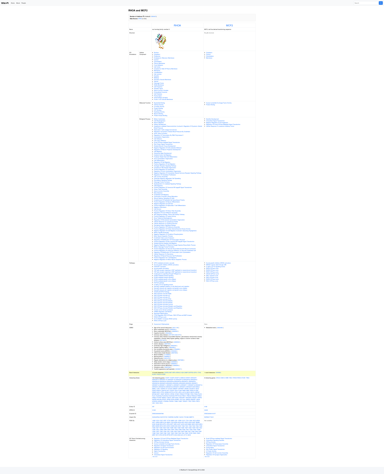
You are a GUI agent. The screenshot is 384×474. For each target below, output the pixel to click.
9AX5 (189, 435)
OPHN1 (172, 394)
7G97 (189, 431)
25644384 (168, 333)
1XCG (194, 420)
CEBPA (163, 389)
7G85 (200, 426)
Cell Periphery (158, 94)
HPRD (140, 19)
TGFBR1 (171, 401)
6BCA (154, 426)
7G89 (164, 428)
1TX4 (187, 420)
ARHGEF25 (162, 387)
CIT (166, 389)
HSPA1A (192, 390)
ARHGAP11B (172, 380)
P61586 (186, 417)
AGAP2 (172, 378)
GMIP (187, 390)
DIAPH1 (158, 390)
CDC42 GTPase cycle (212, 274)
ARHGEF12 (170, 385)
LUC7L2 (184, 392)
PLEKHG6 (172, 396)
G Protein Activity (159, 106)
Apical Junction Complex (161, 90)
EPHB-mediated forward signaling (163, 275)
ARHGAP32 (192, 381)
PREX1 (184, 396)
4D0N (175, 422)
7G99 (196, 431)
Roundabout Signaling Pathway (163, 180)
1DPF (164, 420)
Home (13, 3)
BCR (194, 387)
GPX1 (195, 372)
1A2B (153, 420)
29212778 (178, 335)
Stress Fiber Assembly (160, 189)
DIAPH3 (164, 390)
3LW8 (157, 422)
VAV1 (153, 403)
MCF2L (193, 392)
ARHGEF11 (162, 385)
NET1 (158, 394)
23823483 (220, 328)
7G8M (161, 429)
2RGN (198, 420)
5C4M (157, 424)
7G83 (193, 426)
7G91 (168, 431)
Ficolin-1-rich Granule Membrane (163, 99)
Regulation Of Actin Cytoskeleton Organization (167, 171)
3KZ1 (153, 422)
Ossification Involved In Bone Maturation (166, 196)
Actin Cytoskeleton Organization (163, 159)
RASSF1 (194, 398)
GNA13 (223, 378)
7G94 (178, 431)
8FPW (168, 435)
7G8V (194, 429)
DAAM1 (186, 389)
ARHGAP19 (179, 380)
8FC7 (157, 435)
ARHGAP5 (163, 383)
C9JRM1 (176, 417)
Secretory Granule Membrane (162, 79)
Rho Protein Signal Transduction (163, 144)
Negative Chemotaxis (160, 207)
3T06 (172, 422)
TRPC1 (198, 401)
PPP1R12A (178, 396)
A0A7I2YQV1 (164, 417)
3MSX (168, 422)
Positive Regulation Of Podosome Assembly (167, 227)
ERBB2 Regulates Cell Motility (163, 311)
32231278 (167, 358)
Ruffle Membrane (159, 85)
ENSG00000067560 (158, 413)
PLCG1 (200, 394)
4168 (205, 406)
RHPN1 (200, 398)
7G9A (200, 431)
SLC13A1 (182, 399)
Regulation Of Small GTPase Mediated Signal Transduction (223, 124)
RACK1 (169, 398)
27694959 (176, 349)
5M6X (190, 424)
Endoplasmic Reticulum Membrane (164, 58)
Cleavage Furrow (159, 83)
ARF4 (174, 372)
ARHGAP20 (186, 380)
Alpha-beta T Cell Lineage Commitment (165, 130)
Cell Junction (158, 74)
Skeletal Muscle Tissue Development (165, 146)
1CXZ (161, 420)
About (18, 3)
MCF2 (229, 25)
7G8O (168, 429)
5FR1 (164, 424)
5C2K (153, 424)
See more (155, 456)
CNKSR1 (175, 389)
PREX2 (189, 396)
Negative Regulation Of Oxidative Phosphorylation (168, 234)
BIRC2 (198, 387)
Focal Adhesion (158, 65)
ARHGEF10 (155, 385)
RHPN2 (154, 399)
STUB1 (243, 378)
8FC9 (160, 435)
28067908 (167, 344)
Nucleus (156, 52)
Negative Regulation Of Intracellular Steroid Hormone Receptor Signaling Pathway (177, 173)
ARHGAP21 (193, 380)
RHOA (177, 25)
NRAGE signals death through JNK (216, 265)
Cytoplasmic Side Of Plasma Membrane (165, 69)
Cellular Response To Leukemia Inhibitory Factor (220, 126)
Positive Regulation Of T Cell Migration (165, 258)
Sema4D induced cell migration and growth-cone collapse (170, 288)
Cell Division (157, 209)
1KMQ (172, 420)
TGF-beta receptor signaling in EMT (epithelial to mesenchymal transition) (175, 270)
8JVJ (182, 435)
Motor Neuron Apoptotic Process (163, 236)
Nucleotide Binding (159, 103)
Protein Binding (158, 108)
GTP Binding (157, 110)
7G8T (187, 429)
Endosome (157, 56)
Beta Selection (158, 193)
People (24, 3)
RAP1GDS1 (175, 398)
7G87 (157, 428)
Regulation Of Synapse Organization (216, 455)
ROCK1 (164, 399)
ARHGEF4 (183, 387)
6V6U (176, 426)
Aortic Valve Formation (160, 133)
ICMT (196, 390)
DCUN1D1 (192, 389)
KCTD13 (171, 392)
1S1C (183, 420)
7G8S (183, 429)
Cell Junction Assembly (161, 177)
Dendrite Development (212, 119)
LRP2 (179, 392)
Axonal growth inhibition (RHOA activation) (166, 265)
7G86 (153, 428)
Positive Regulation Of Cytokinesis (164, 169)
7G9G (172, 433)
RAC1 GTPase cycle (212, 275)
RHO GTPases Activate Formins (163, 304)
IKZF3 (158, 392)
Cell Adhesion (158, 139)
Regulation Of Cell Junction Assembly (217, 453)
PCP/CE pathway (159, 283)
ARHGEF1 (195, 383)
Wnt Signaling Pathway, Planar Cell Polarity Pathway (169, 214)
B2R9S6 (206, 417)
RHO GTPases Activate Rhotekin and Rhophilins (168, 306)
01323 (154, 410)
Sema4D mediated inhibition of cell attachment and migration (171, 286)
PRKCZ (154, 398)
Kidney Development (160, 124)
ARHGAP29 (177, 381)
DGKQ (154, 390)
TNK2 (247, 378)
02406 (206, 410)
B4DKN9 (170, 417)
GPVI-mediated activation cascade (164, 263)
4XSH (190, 422)
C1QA (182, 372)
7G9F (168, 433)
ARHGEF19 (198, 385)
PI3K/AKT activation (160, 266)
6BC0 (200, 424)
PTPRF (159, 398)
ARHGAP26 (170, 381)
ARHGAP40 (155, 383)
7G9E (165, 433)
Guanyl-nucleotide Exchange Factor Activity (219, 103)
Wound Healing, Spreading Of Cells (164, 198)
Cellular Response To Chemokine (163, 254)
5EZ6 (161, 424)
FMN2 (184, 390)
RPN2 (168, 399)
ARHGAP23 (163, 381)
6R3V (168, 426)
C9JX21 (181, 417)
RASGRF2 (189, 398)
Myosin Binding (158, 114)
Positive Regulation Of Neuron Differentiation (167, 202)
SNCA (198, 399)
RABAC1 (164, 398)
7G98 (192, 431)
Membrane (157, 70)
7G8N (165, 429)
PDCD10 (159, 374)
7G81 (186, 426)
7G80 (183, 426)
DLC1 (168, 390)
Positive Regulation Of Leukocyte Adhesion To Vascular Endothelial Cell (175, 250)
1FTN (168, 420)
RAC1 (231, 378)
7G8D (179, 428)
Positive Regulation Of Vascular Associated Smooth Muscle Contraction (175, 249)
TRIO (189, 401)
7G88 (160, 428)
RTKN (172, 399)
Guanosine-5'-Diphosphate (161, 324)
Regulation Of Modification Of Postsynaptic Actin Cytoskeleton (172, 252)
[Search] (381, 3)
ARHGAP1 (194, 378)
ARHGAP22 (155, 381)
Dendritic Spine (158, 88)
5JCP (178, 424)
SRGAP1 (160, 401)
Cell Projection (158, 87)
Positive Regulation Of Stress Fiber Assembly (167, 211)
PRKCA (199, 396)
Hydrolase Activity (159, 112)
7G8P (172, 429)
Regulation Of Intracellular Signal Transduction (167, 440)
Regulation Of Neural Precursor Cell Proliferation (168, 256)
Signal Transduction (159, 451)
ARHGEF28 (169, 387)
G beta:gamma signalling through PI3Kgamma (167, 274)
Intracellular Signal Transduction (215, 121)
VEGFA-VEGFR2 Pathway (161, 292)
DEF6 (197, 389)
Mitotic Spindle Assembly (161, 232)
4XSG (186, 422)
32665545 (173, 329)
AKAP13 (177, 378)
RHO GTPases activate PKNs (162, 293)
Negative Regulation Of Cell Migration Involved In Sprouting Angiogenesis (175, 231)
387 (153, 406)
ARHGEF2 (155, 387)
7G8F (186, 428)
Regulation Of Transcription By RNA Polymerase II (168, 135)
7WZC (198, 433)
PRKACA (194, 396)
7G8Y (157, 431)
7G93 (175, 431)
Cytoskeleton (158, 61)
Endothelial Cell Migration (161, 195)
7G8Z (161, 431)
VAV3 (161, 403)
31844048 (173, 351)
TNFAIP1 (185, 401)
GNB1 (227, 378)
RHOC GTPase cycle (160, 321)
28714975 (163, 340)
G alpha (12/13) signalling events (163, 284)
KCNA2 (167, 392)
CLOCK (170, 389)
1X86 (190, 420)
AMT (170, 372)
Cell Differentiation (159, 160)
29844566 (172, 347)
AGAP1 (167, 378)
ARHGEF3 (176, 387)
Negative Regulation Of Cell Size (163, 204)
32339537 (178, 369)
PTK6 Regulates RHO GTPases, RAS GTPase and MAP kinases (173, 315)
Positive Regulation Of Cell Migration (164, 164)
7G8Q (176, 429)
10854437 (153, 16)
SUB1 (164, 374)
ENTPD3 (190, 372)
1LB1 (176, 420)
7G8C (175, 428)
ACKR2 (166, 372)
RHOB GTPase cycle (212, 270)
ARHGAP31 (184, 381)
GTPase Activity (159, 105)
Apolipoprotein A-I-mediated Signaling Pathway (167, 184)
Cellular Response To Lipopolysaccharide (166, 222)
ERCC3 (218, 378)
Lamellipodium (158, 72)
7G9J (182, 433)
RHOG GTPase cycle (212, 279)
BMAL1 (154, 389)
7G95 (182, 431)
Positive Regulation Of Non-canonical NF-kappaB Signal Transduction (174, 241)
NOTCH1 (167, 394)
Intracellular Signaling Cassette (215, 440)
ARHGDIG (188, 383)
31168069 (167, 355)
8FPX (172, 435)
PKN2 (196, 394)
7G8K (154, 429)
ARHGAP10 (155, 380)
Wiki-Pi (5, 3)
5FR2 (168, 424)
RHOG (239, 378)
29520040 (173, 346)
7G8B (171, 428)
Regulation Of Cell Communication (164, 447)
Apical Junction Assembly (161, 191)
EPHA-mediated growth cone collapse (165, 279)
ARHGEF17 (184, 385)
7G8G (190, 428)
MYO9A (154, 394)
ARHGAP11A (163, 380)
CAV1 (158, 389)
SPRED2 (154, 401)
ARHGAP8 (169, 383)
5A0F (193, 422)
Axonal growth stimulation (161, 268)
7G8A (168, 428)
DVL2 (176, 390)
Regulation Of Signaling (161, 449)
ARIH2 (178, 372)
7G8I (197, 428)
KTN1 (176, 392)
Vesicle (156, 81)
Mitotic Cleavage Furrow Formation (164, 247)
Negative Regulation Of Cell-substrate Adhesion (168, 148)
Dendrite (156, 76)
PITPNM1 (187, 394)
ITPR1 (162, 392)
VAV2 (157, 403)
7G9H (176, 433)
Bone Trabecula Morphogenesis (163, 218)
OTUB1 (177, 394)
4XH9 (179, 422)
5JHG (182, 424)
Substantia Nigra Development (163, 153)
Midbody (156, 78)
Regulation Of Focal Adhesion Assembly (166, 213)
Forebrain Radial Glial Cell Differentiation (165, 157)
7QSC (186, 433)
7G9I (179, 433)
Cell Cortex (157, 67)
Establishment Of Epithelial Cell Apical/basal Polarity (169, 200)
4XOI (182, 422)
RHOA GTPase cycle (160, 317)
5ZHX (197, 424)
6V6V (179, 426)
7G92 (171, 431)
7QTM (190, 433)
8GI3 (175, 435)
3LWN (161, 422)
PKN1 (192, 394)
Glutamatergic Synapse (161, 97)
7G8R (180, 429)
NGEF (162, 394)
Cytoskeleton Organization (161, 137)
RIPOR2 (159, 399)
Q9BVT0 (191, 417)
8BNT (154, 435)
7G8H (193, 428)
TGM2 (176, 401)
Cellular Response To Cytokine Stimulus (165, 223)
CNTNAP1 (181, 389)
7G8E (182, 428)
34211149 (175, 328)
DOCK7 (172, 390)
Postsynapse (158, 96)
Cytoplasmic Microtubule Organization (165, 168)
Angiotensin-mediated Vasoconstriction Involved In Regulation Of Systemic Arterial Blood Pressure (178, 127)
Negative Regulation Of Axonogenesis (217, 122)
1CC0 (157, 420)
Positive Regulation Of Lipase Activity (165, 216)
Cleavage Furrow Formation (162, 182)
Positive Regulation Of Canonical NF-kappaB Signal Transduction (173, 187)
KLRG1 (154, 374)
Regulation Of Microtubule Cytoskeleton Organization (169, 220)
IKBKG (154, 392)
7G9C (157, 433)
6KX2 (161, 426)
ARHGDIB (182, 383)
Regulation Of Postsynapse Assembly (217, 444)
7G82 (190, 426)
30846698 (174, 362)
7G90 (164, 431)
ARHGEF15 (177, 385)
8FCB (164, 435)
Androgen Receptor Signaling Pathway (165, 166)
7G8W (198, 429)
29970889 (180, 360)
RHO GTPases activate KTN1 (162, 299)
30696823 (167, 356)
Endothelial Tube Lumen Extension (164, 238)
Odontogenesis (158, 186)
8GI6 (179, 435)
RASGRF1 (182, 398)
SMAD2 (188, 399)
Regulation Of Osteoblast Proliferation (165, 175)
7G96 (185, 431)
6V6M (172, 426)
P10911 (212, 417)
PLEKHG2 (159, 396)
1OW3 (180, 420)
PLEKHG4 (165, 396)
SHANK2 (218, 372)
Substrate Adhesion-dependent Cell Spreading (167, 178)
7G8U (191, 429)
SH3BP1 (177, 399)
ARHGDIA (176, 383)
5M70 (193, 424)
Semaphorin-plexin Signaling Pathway (165, 225)
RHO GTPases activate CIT (162, 295)
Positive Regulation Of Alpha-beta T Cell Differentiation (170, 205)
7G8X (154, 431)
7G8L (157, 429)
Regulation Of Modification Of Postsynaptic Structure (169, 240)
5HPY (172, 424)
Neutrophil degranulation (161, 313)
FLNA (180, 390)
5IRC (175, 424)
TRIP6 (193, 401)
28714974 (172, 335)
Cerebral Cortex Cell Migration (162, 155)
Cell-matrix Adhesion (160, 140)
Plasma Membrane (159, 63)
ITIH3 (199, 372)
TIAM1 (180, 401)
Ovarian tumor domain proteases (163, 310)
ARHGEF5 (189, 387)
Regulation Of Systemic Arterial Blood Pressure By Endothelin (172, 131)
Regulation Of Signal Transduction (164, 446)
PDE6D (182, 394)
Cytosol (156, 60)
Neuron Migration (159, 122)
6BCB (157, 426)
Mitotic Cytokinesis (159, 119)
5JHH (186, 424)
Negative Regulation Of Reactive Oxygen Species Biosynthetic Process (175, 245)
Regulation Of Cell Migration (162, 162)
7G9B (154, 433)
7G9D (161, 433)
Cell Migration (158, 151)
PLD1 (153, 396)
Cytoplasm (157, 54)
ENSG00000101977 (210, 413)
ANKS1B (183, 378)
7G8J (200, 428)
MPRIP (197, 392)
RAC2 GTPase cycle (212, 277)
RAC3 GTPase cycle (212, 281)
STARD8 (166, 401)
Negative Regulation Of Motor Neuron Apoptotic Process (170, 259)
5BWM (198, 422)
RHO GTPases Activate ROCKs (163, 301)
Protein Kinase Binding (160, 115)
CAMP (186, 372)
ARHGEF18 (191, 385)
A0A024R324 (156, 417)
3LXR (164, 422)
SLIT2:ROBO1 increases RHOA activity (165, 319)
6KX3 (165, 426)
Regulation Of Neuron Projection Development (167, 149)
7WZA (194, 433)
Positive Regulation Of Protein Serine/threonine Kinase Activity (172, 229)
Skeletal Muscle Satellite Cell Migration (165, 243)
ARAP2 (188, 378)
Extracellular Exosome (160, 92)
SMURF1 (193, 399)
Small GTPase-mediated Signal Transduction (167, 142)
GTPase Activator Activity (161, 442)
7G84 (197, 426)
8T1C (185, 435)
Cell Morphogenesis (159, 121)
